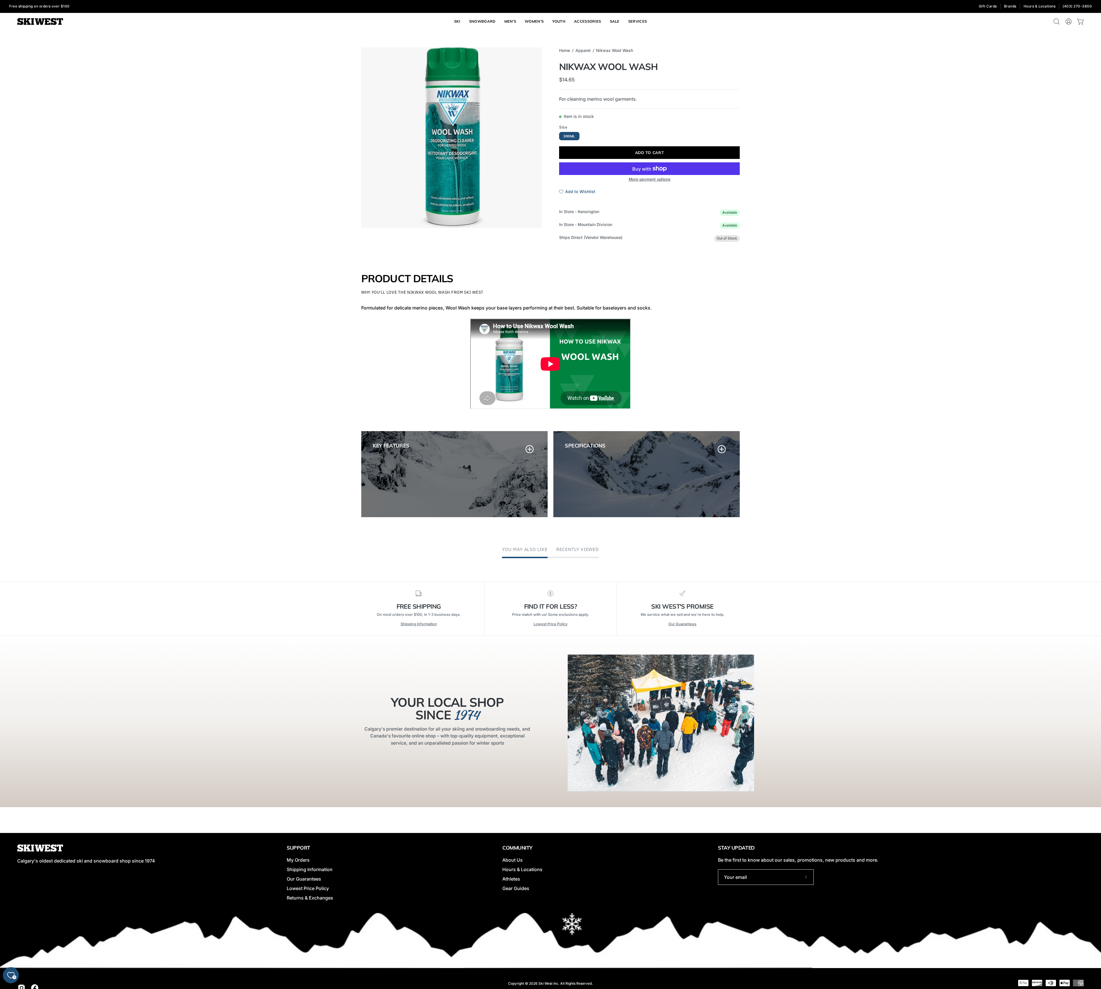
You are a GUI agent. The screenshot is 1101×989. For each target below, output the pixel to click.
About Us (512, 860)
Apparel (583, 50)
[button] (637, 21)
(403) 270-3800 (1077, 6)
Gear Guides (515, 888)
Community (517, 847)
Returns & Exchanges (310, 898)
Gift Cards (988, 6)
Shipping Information (419, 624)
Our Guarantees (682, 624)
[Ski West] (40, 21)
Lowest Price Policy (550, 624)
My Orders (298, 860)
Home (564, 50)
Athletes (511, 879)
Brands (1010, 6)
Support (298, 847)
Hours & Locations (1040, 6)
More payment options (649, 179)
